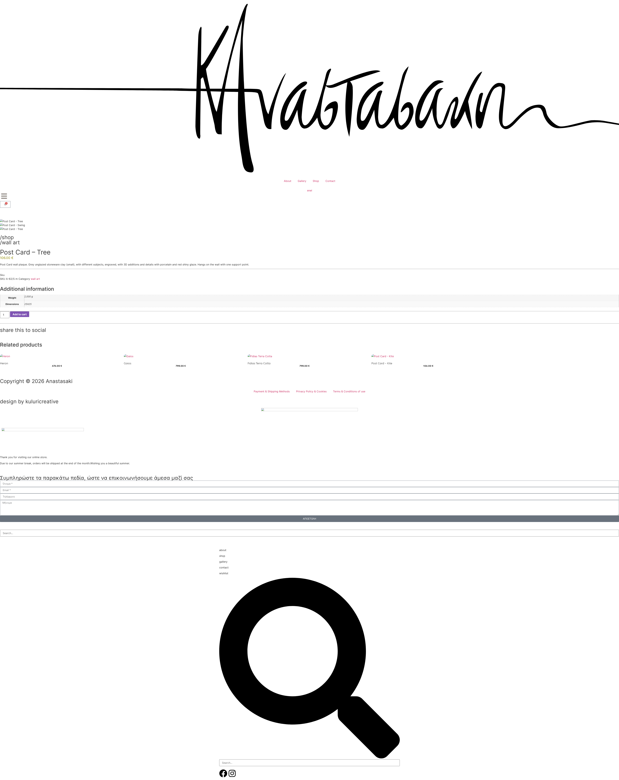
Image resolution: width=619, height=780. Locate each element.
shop (222, 555)
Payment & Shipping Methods (272, 391)
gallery (223, 561)
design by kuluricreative (29, 401)
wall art (11, 242)
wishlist (223, 573)
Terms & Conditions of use (349, 391)
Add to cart (20, 314)
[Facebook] (223, 773)
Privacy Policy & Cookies (311, 391)
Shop (316, 181)
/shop (7, 237)
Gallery (302, 181)
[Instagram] (232, 773)
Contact (330, 181)
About (287, 181)
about (222, 550)
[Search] (2, 540)
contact (224, 567)
